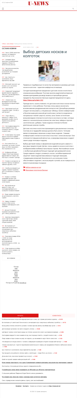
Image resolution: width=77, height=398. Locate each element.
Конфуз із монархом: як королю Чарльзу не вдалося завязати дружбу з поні (11, 162)
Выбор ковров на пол (33, 167)
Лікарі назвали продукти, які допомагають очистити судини (11, 196)
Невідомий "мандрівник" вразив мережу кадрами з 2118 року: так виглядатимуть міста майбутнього (11, 93)
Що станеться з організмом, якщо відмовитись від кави (8, 78)
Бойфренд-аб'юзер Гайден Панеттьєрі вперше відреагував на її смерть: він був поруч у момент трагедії (11, 154)
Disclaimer (19, 386)
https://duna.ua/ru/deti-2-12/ (33, 100)
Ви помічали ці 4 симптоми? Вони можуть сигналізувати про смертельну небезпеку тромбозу (10, 229)
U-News (4, 43)
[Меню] (3, 9)
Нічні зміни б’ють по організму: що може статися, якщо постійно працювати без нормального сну (11, 146)
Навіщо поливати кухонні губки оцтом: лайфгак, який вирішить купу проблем (10, 204)
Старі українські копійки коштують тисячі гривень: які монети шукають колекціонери (11, 251)
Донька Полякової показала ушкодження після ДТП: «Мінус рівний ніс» (10, 211)
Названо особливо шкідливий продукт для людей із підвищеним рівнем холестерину (11, 179)
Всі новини (11, 258)
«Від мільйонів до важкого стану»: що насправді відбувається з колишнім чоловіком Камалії (10, 188)
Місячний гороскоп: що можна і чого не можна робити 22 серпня (11, 85)
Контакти (26, 386)
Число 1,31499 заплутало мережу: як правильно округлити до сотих (11, 54)
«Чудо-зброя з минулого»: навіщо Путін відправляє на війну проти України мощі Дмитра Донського (10, 119)
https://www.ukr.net (54, 386)
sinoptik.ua (23, 283)
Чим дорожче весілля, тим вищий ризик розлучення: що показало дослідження (10, 71)
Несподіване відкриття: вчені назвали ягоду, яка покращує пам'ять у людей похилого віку (11, 128)
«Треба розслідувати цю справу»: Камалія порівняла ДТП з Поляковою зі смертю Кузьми (11, 170)
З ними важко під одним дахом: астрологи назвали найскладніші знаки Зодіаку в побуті (11, 137)
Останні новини (9, 48)
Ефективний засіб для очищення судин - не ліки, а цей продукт (10, 110)
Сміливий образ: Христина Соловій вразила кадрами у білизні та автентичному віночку (10, 62)
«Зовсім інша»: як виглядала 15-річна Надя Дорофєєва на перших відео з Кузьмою (10, 102)
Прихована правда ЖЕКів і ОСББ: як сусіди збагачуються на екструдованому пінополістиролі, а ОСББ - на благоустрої (11, 240)
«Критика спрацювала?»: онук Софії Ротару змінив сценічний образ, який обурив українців (11, 219)
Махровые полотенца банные (37, 170)
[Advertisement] (38, 25)
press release (10, 43)
